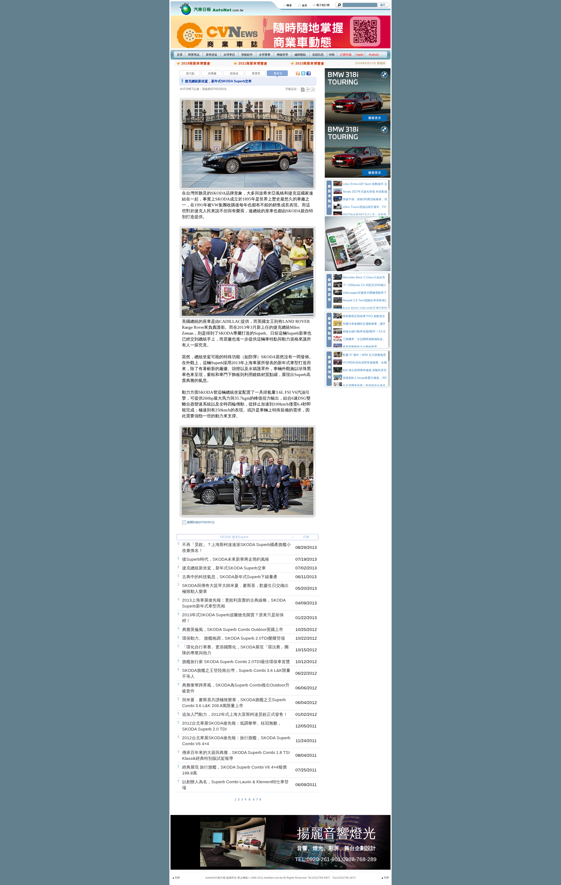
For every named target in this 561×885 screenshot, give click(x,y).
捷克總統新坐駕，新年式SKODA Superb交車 (224, 568)
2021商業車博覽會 (252, 63)
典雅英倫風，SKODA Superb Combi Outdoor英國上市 (232, 629)
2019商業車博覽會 (195, 63)
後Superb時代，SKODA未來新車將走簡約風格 (225, 559)
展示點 (190, 73)
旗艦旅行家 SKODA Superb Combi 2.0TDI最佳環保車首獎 (236, 661)
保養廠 (212, 73)
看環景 (256, 73)
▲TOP (176, 877)
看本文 (278, 73)
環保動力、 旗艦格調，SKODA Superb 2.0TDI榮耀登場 (233, 638)
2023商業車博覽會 (309, 63)
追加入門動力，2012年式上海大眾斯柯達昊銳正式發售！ (235, 714)
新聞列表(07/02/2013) (200, 522)
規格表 (234, 73)
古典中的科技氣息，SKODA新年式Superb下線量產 (229, 576)
